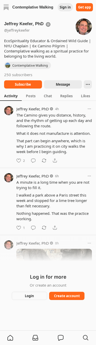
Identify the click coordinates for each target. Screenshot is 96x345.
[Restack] (44, 160)
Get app (84, 7)
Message (63, 84)
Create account (67, 296)
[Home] (6, 7)
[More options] (89, 109)
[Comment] (33, 160)
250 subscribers (18, 74)
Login (29, 296)
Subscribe (23, 84)
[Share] (54, 160)
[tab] (11, 96)
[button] (10, 338)
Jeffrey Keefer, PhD (32, 108)
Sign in (65, 7)
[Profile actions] (88, 84)
